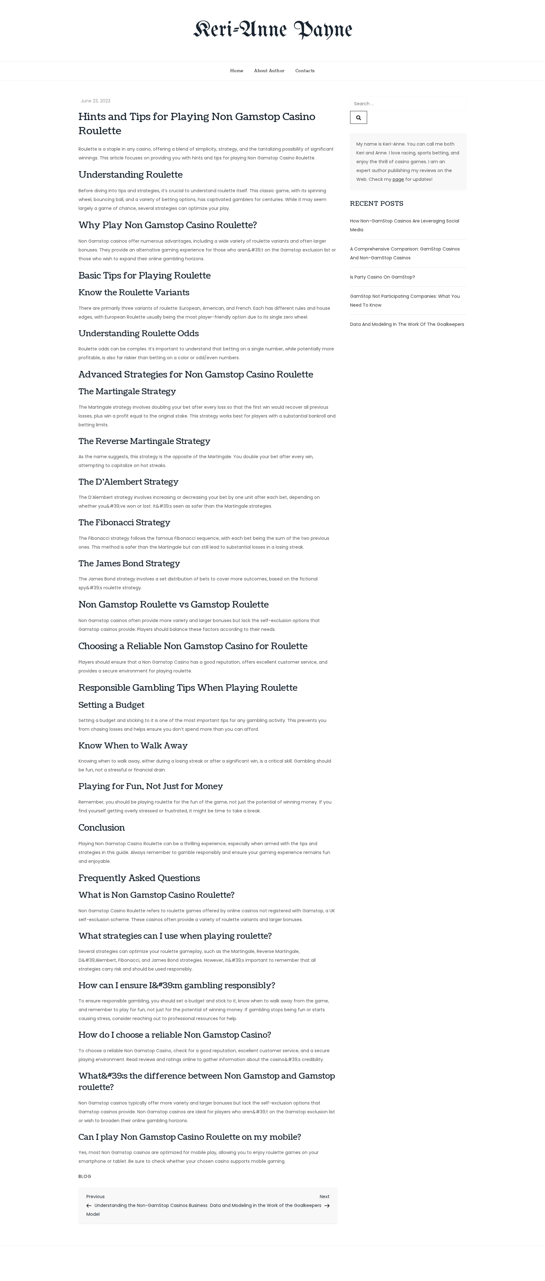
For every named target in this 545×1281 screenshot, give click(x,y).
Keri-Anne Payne (273, 30)
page (398, 179)
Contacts (305, 71)
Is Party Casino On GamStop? (382, 277)
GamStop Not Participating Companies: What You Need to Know (405, 300)
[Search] (358, 117)
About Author (269, 71)
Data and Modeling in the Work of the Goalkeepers (407, 324)
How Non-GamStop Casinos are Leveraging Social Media (404, 225)
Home (236, 71)
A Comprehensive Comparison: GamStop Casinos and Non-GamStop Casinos (405, 253)
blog (85, 1176)
